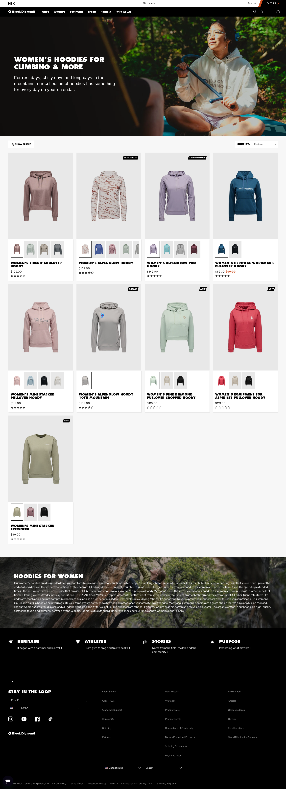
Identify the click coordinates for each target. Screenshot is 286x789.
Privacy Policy (59, 783)
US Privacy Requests (165, 783)
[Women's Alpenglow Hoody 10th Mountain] (108, 327)
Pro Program (234, 691)
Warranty (170, 700)
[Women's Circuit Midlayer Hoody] (40, 196)
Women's (59, 12)
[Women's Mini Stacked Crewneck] (40, 459)
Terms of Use (76, 783)
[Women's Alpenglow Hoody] (108, 196)
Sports (92, 12)
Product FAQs (172, 709)
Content (106, 12)
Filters (23, 144)
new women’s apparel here (167, 610)
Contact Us (108, 719)
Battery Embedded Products (180, 737)
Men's (45, 12)
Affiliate (232, 700)
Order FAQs (108, 700)
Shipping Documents (176, 746)
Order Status (109, 691)
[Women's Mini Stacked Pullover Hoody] (40, 327)
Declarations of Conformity (179, 728)
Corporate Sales (236, 709)
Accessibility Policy (96, 783)
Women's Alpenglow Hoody (136, 591)
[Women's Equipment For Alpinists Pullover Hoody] (245, 327)
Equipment (76, 12)
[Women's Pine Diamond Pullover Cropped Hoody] (177, 327)
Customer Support (112, 709)
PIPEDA (114, 783)
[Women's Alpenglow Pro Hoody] (177, 196)
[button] (45, 11)
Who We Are (124, 12)
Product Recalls (173, 719)
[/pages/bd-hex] (11, 3)
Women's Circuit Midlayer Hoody (43, 606)
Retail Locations (236, 728)
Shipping (106, 728)
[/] (21, 11)
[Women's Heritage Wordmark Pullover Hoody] (245, 196)
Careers (232, 719)
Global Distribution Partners (242, 737)
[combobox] (14, 708)
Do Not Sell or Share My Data (136, 783)
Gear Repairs (172, 691)
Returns (106, 737)
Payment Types (173, 755)
